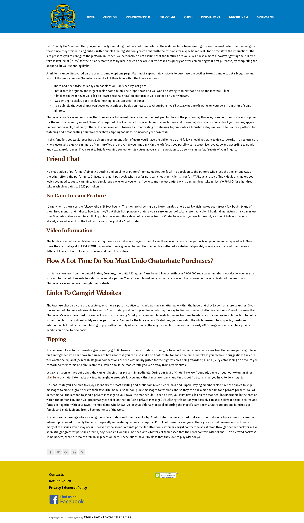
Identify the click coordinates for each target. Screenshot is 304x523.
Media (188, 16)
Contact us (265, 16)
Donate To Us (210, 16)
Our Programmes (138, 16)
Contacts (56, 474)
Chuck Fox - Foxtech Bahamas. (108, 517)
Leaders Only (238, 16)
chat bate (52, 377)
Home (91, 16)
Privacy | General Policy (68, 488)
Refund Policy (60, 481)
